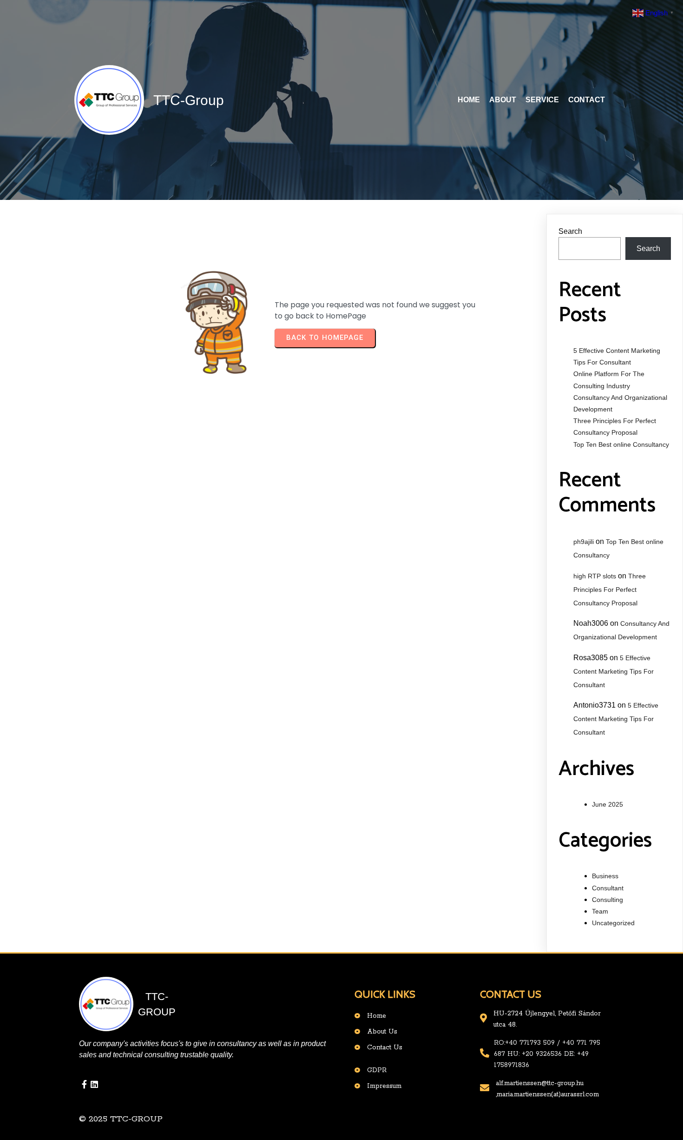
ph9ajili (583, 541)
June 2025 (607, 804)
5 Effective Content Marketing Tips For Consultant (613, 671)
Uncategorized (613, 923)
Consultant (608, 888)
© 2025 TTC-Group (121, 1119)
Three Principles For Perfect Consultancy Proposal (609, 589)
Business (605, 876)
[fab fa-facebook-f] (84, 1084)
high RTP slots (594, 576)
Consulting (607, 899)
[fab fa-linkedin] (94, 1084)
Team (600, 911)
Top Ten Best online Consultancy (621, 444)
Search (570, 231)
